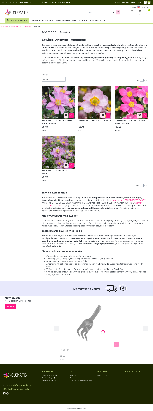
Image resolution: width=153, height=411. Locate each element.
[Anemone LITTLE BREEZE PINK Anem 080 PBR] (58, 102)
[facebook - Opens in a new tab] (145, 2)
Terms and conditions (49, 380)
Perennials (27, 26)
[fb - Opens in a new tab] (4, 393)
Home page (4, 26)
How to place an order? (50, 375)
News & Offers (102, 375)
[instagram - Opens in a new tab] (149, 2)
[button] (118, 12)
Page (137, 80)
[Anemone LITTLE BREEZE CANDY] (94, 102)
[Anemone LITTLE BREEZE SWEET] (58, 152)
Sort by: (45, 74)
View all (10, 306)
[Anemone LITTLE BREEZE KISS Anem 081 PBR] (131, 102)
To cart (71, 115)
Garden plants (16, 26)
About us (73, 375)
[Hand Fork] (90, 322)
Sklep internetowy (76, 408)
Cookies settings (47, 378)
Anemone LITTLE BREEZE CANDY (129, 200)
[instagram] (7, 393)
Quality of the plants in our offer (81, 380)
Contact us (73, 378)
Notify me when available (116, 344)
